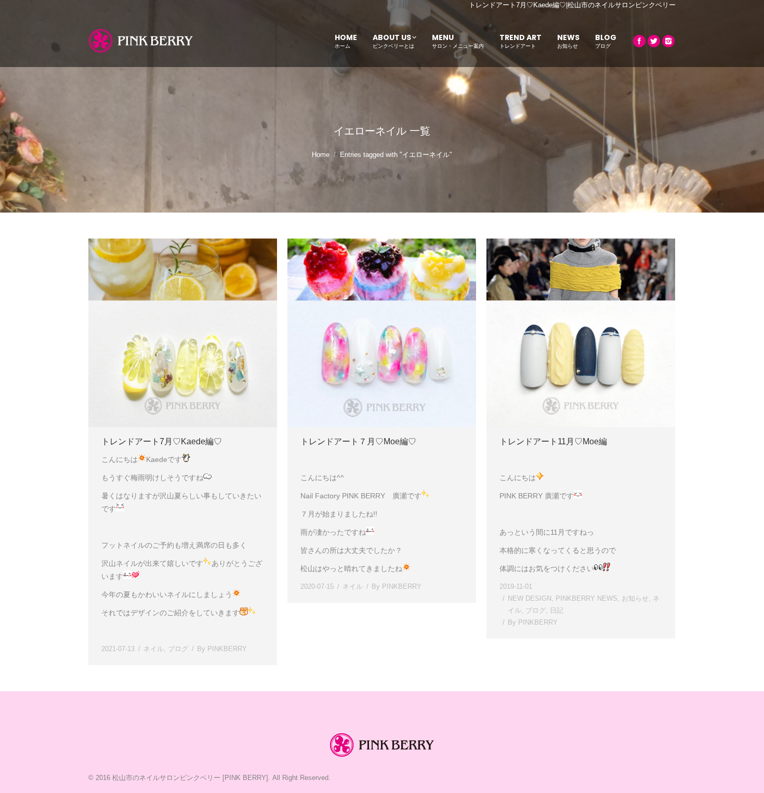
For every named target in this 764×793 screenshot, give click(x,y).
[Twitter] (654, 41)
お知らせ (635, 598)
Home (321, 154)
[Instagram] (668, 41)
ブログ (178, 649)
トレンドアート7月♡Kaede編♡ (161, 441)
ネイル (153, 649)
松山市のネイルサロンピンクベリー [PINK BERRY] (190, 778)
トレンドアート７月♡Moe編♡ (358, 441)
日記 (556, 610)
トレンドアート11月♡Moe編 (553, 441)
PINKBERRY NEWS (586, 598)
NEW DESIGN (529, 598)
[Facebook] (639, 41)
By (222, 649)
